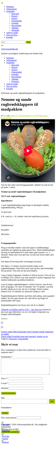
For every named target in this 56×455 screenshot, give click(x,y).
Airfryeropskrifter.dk (9, 49)
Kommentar (6, 357)
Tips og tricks (11, 35)
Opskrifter (10, 11)
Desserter (15, 30)
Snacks (14, 18)
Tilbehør (14, 28)
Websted (4, 388)
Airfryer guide (12, 32)
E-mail (4, 383)
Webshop (10, 7)
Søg (2, 398)
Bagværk (15, 14)
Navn (4, 378)
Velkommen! (11, 9)
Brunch (14, 16)
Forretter (14, 23)
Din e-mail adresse (8, 418)
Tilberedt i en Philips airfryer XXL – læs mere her (21, 309)
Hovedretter (16, 25)
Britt (5, 116)
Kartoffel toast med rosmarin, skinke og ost (24, 336)
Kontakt (9, 37)
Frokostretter (16, 21)
